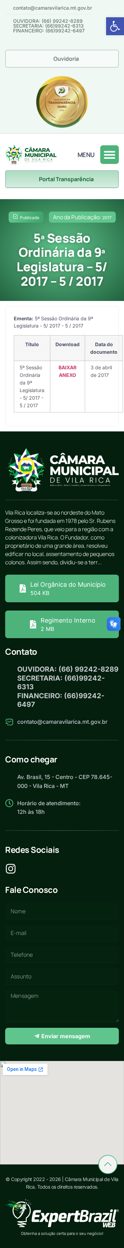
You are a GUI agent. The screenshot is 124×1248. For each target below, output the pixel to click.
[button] (115, 26)
